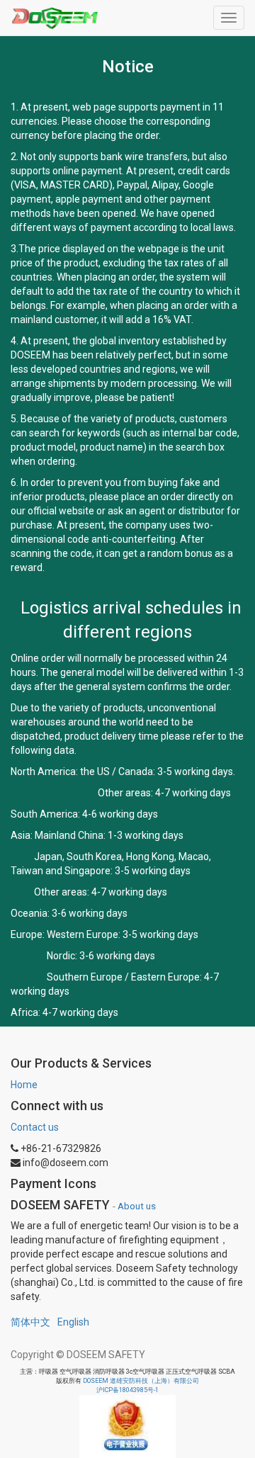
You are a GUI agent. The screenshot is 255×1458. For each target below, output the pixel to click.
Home (24, 1084)
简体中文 (30, 1322)
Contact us (35, 1127)
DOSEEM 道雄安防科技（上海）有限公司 (141, 1380)
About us (137, 1205)
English (73, 1322)
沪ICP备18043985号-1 (127, 1390)
